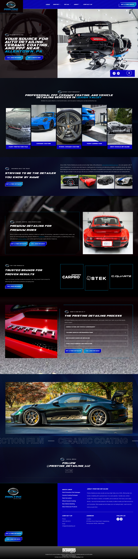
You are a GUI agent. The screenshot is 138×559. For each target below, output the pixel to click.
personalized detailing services (110, 165)
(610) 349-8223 (66, 530)
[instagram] (118, 73)
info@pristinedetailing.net (68, 535)
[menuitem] (48, 4)
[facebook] (114, 73)
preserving (41, 236)
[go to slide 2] (68, 440)
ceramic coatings (22, 239)
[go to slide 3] (69, 440)
